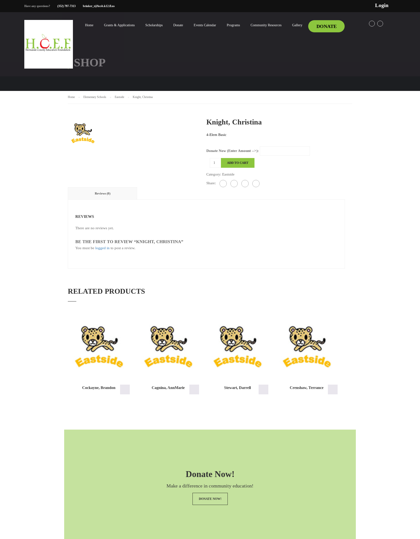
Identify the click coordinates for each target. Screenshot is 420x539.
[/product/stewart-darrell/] (237, 346)
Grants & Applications (119, 25)
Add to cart (237, 163)
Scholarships (154, 25)
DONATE (326, 26)
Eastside (119, 97)
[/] (48, 48)
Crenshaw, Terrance (307, 388)
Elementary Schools (94, 97)
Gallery (297, 25)
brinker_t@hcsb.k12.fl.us (99, 6)
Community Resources (266, 25)
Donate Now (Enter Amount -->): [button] (125, 389)
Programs (233, 25)
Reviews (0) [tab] (102, 193)
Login (381, 5)
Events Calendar (205, 25)
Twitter (380, 24)
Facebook (372, 24)
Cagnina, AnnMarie (168, 388)
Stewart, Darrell (237, 388)
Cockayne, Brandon (98, 388)
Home (89, 25)
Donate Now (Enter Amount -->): (232, 151)
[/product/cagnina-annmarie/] (168, 346)
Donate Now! (210, 499)
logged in (102, 248)
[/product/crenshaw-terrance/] (307, 346)
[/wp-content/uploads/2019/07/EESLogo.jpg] (83, 132)
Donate (178, 25)
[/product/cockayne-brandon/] (99, 346)
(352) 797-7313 (66, 6)
